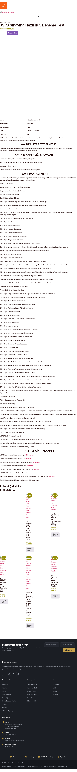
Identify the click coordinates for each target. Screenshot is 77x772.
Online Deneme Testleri (9, 701)
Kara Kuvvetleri (31, 691)
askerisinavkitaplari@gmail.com (14, 740)
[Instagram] (9, 674)
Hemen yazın (9, 746)
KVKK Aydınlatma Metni (19, 766)
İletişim (55, 688)
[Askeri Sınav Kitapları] (38, 662)
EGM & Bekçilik (31, 701)
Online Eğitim (6, 698)
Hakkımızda (56, 684)
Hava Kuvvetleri (32, 694)
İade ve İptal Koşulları (50, 766)
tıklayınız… (29, 455)
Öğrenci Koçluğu (7, 694)
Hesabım (55, 691)
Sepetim (55, 694)
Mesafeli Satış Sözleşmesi (35, 766)
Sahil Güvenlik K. (32, 688)
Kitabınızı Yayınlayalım (8, 711)
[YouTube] (13, 674)
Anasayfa (5, 684)
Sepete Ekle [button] (29, 549)
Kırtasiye (4, 707)
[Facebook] (4, 674)
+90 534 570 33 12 (10, 734)
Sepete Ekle (12, 33)
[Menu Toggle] (38, 16)
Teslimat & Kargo (62, 766)
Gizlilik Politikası (6, 766)
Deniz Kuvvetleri (32, 698)
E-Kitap (4, 691)
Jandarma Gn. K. (32, 684)
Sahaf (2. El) (5, 704)
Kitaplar (4, 688)
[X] (18, 674)
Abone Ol (68, 650)
